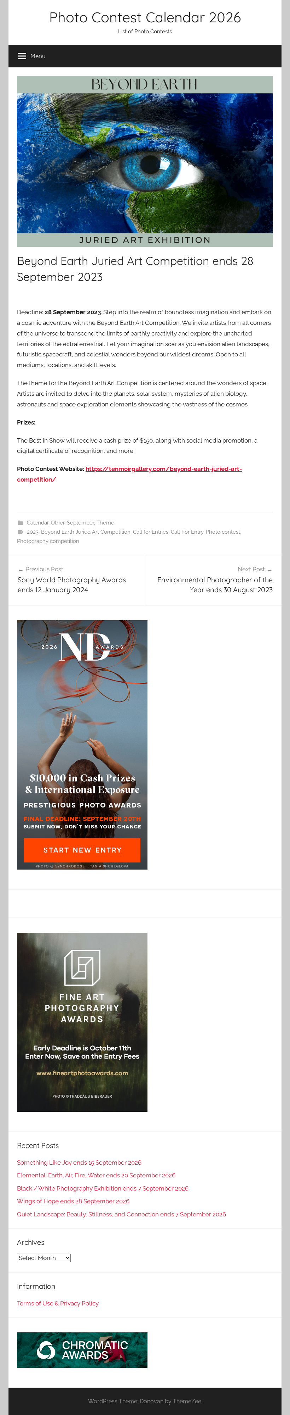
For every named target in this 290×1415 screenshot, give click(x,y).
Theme (105, 523)
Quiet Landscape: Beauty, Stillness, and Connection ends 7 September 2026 (121, 1214)
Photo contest (223, 532)
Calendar (37, 523)
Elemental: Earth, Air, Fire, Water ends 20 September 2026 (96, 1175)
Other (57, 523)
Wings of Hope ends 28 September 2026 (73, 1201)
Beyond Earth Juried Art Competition (85, 532)
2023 (33, 532)
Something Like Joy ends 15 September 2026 (79, 1162)
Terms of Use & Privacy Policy (58, 1303)
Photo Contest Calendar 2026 (145, 17)
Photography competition (48, 541)
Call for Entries (150, 532)
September (80, 523)
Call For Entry (187, 532)
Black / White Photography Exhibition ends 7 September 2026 (102, 1188)
